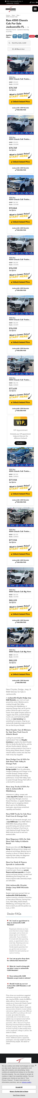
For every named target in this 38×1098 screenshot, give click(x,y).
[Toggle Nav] (35, 9)
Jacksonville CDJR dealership (16, 895)
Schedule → (20, 443)
